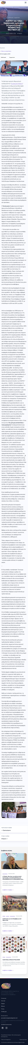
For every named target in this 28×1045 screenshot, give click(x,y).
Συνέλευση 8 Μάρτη (17, 83)
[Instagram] (6, 1027)
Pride (4, 916)
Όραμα (3, 1003)
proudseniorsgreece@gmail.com (9, 1018)
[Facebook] (2, 1027)
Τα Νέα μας (4, 1011)
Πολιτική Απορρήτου (6, 1039)
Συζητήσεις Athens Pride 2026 (11, 959)
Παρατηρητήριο (23, 1039)
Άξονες (3, 1006)
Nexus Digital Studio (19, 1042)
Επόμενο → (5, 839)
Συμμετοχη (17, 17)
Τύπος (2, 1009)
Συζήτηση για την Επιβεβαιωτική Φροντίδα (12, 919)
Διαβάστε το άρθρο (8, 889)
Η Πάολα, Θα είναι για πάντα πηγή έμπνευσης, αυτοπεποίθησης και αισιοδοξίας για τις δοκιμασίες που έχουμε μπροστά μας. (13, 878)
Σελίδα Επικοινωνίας (6, 1024)
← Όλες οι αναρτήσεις (5, 51)
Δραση (7, 916)
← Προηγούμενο (6, 830)
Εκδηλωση (10, 17)
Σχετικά (3, 1001)
